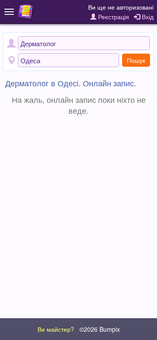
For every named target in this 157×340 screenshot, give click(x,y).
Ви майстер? (56, 329)
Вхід (147, 16)
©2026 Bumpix (99, 329)
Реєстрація (112, 16)
